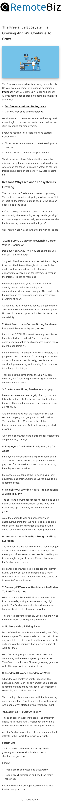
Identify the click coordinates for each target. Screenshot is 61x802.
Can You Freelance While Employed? (24, 111)
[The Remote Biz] (30, 7)
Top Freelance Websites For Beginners (25, 106)
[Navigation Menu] (3, 17)
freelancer (7, 91)
